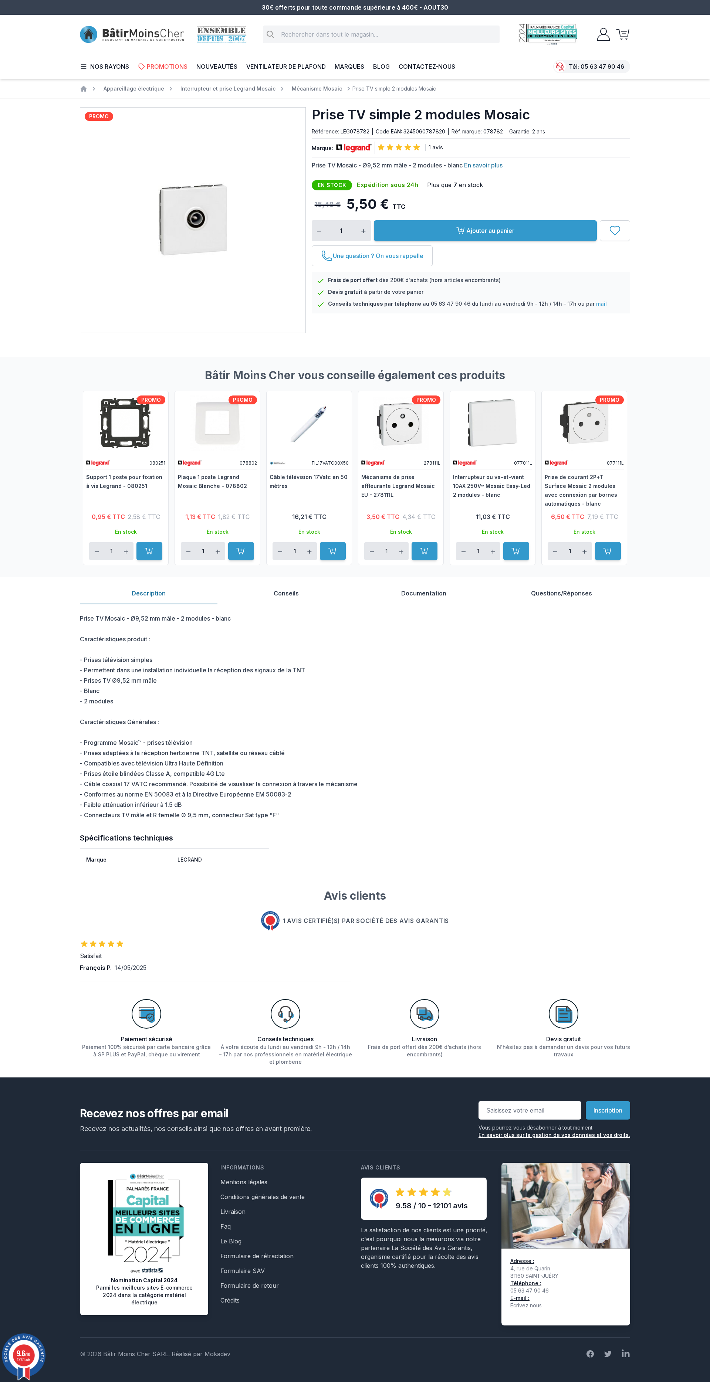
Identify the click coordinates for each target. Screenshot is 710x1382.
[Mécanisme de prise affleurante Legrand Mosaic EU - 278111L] (400, 423)
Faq (225, 1226)
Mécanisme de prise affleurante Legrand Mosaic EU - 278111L (398, 486)
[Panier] (620, 34)
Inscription (608, 1110)
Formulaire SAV (242, 1270)
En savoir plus (483, 165)
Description (149, 593)
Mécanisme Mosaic (317, 88)
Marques (349, 66)
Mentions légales (243, 1182)
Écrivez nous (526, 1305)
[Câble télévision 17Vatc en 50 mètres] (309, 423)
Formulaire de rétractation (257, 1256)
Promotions (167, 66)
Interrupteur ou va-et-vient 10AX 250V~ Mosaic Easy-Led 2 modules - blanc (491, 486)
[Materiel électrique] (83, 88)
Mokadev (217, 1354)
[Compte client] (601, 34)
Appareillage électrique (134, 88)
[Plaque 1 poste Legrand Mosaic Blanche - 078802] (217, 423)
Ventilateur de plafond (286, 66)
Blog (381, 66)
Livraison (233, 1211)
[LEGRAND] (352, 148)
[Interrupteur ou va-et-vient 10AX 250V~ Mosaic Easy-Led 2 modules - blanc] (492, 423)
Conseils (286, 593)
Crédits (230, 1300)
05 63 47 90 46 (602, 66)
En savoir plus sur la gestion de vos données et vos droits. (554, 1135)
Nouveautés (216, 66)
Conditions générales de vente (262, 1197)
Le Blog (230, 1241)
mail (601, 303)
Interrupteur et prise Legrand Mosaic (227, 88)
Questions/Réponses (561, 593)
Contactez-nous (427, 66)
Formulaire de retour (249, 1285)
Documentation (423, 593)
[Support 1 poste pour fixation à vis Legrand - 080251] (125, 423)
